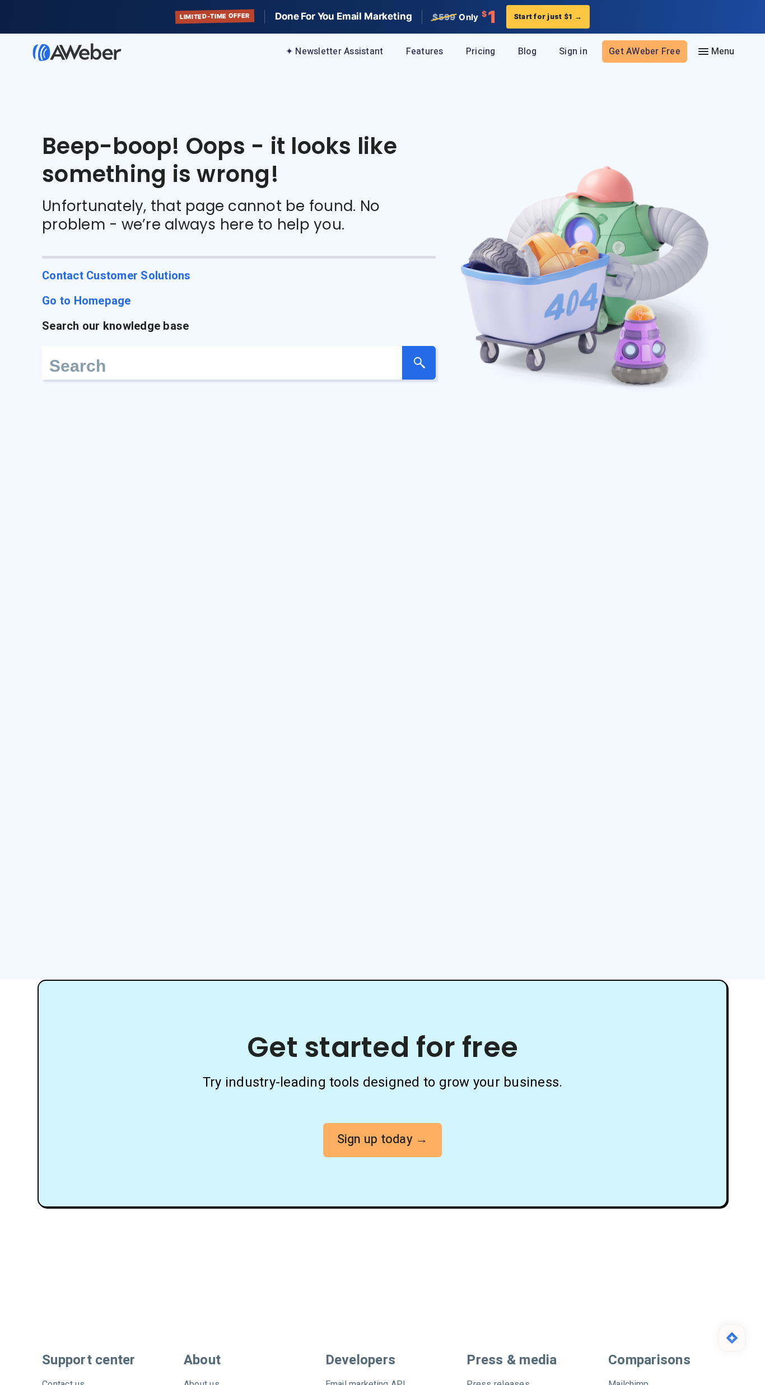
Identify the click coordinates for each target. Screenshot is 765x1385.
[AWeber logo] (68, 52)
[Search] (419, 363)
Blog (527, 51)
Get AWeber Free (644, 51)
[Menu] (716, 51)
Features (425, 51)
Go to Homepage (86, 301)
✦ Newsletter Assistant (335, 51)
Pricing (481, 51)
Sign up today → (382, 1139)
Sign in (573, 51)
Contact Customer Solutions (116, 276)
